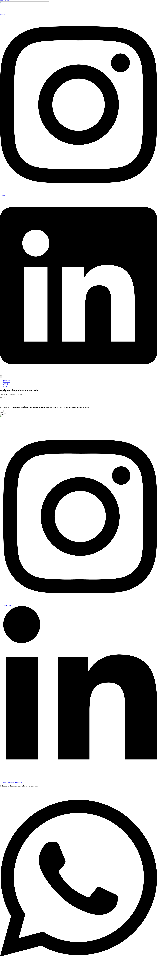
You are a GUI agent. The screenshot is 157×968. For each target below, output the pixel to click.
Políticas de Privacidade (6, 404)
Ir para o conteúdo (4, 0)
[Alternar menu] (1, 376)
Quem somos (3, 401)
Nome (2, 411)
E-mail (2, 412)
